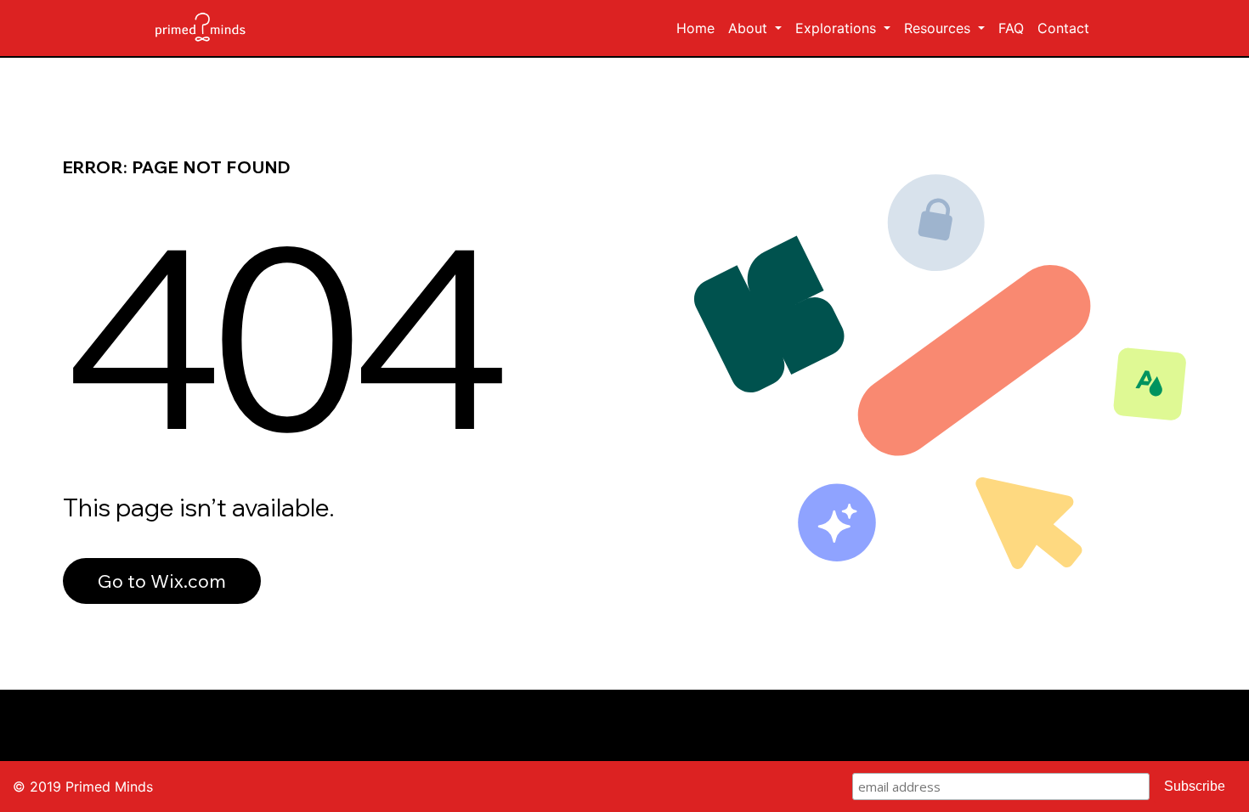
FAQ (1011, 28)
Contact (1063, 28)
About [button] (749, 28)
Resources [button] (939, 28)
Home (698, 28)
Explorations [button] (837, 28)
